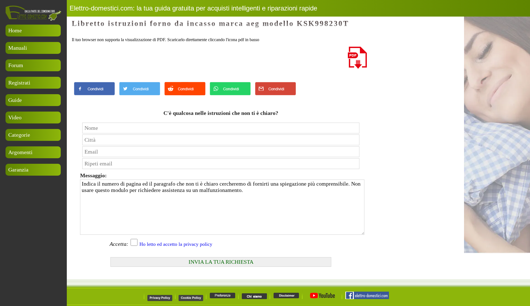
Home (15, 30)
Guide (15, 100)
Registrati (19, 83)
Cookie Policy (191, 298)
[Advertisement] (33, 205)
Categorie (19, 135)
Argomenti (20, 152)
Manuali (17, 48)
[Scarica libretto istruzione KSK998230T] (357, 67)
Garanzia (18, 170)
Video (15, 117)
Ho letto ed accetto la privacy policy (175, 244)
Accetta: (119, 244)
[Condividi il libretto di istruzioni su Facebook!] (94, 96)
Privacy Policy (160, 298)
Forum (15, 65)
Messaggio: (93, 175)
